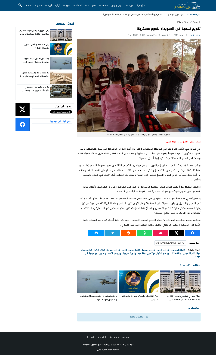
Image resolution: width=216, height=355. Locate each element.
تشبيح (150, 253)
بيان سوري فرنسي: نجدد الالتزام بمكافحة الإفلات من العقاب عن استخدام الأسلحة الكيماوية (143, 14)
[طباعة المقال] (96, 233)
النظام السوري (190, 253)
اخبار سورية (112, 250)
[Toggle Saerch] (20, 5)
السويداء (85, 250)
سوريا (131, 5)
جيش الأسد (113, 253)
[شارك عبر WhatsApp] (144, 233)
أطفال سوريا (177, 250)
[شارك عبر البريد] (160, 233)
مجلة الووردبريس (104, 350)
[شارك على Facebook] (193, 233)
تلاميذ (141, 253)
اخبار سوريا (147, 250)
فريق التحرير (195, 35)
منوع (68, 5)
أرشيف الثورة (54, 5)
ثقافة (79, 5)
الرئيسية (141, 5)
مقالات (105, 5)
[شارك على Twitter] (176, 233)
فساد (195, 256)
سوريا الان (90, 253)
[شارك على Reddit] (128, 233)
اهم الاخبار (161, 253)
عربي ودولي (117, 5)
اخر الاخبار (98, 250)
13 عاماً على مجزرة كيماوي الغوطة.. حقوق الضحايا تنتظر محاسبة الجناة (36, 90)
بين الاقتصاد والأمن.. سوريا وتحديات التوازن (140, 298)
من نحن (125, 337)
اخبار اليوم (162, 250)
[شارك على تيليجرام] (112, 233)
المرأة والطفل (182, 22)
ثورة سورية (128, 253)
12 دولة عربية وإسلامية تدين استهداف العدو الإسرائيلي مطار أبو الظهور (34, 76)
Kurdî (28, 5)
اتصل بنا (90, 337)
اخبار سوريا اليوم (130, 250)
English (38, 5)
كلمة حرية (114, 337)
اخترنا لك (92, 5)
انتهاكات (175, 253)
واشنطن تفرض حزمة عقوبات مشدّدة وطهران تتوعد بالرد (98, 298)
